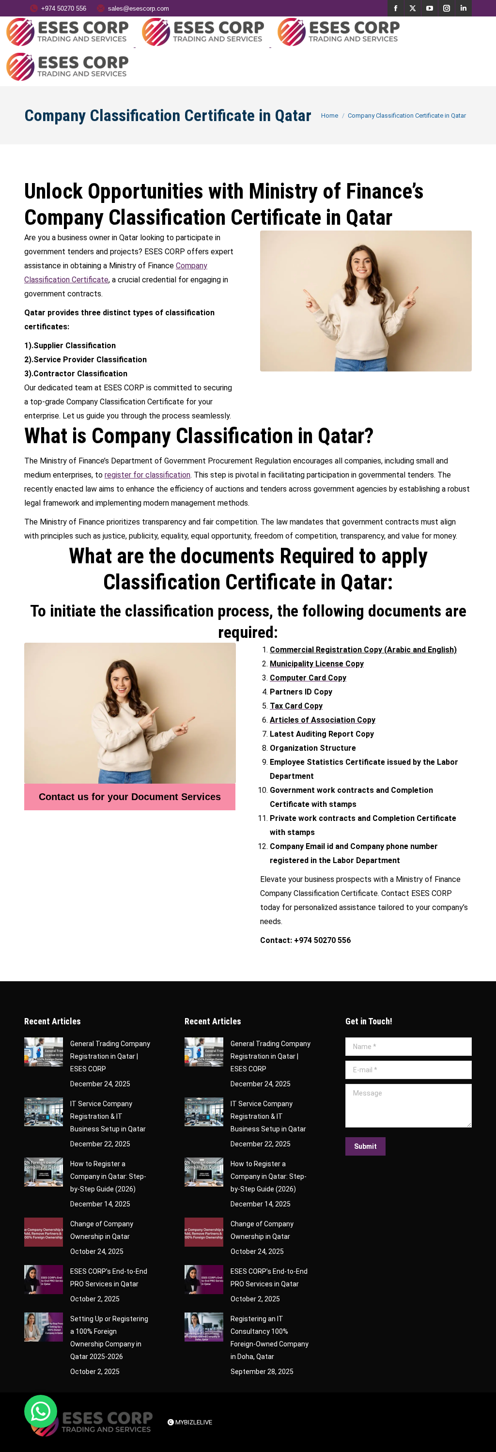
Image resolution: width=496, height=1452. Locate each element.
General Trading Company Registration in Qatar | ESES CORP (110, 1056)
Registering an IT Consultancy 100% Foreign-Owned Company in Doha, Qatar (270, 1337)
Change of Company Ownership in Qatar (101, 1230)
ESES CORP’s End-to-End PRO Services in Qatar (108, 1277)
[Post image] (43, 1051)
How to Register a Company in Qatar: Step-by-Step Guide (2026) (108, 1176)
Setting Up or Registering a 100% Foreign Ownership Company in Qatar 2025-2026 (109, 1337)
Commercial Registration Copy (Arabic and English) (363, 649)
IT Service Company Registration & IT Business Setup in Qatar (108, 1116)
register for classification (147, 474)
